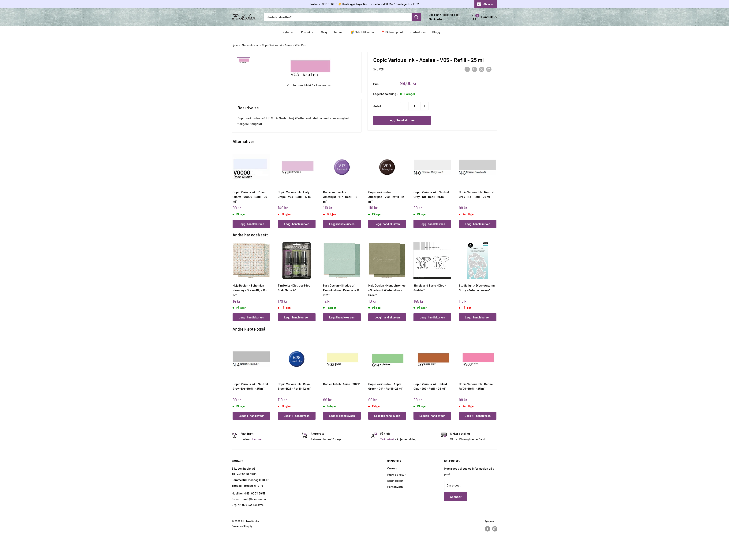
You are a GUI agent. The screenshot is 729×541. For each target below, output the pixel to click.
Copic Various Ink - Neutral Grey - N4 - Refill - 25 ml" (250, 386)
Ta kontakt (387, 439)
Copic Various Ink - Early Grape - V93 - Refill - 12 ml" (295, 194)
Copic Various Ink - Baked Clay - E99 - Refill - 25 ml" (430, 386)
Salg (324, 32)
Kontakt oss (418, 32)
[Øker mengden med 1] (424, 106)
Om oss (392, 468)
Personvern (395, 486)
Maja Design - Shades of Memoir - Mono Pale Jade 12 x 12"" (341, 290)
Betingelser (395, 480)
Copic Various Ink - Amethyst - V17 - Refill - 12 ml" (340, 196)
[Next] (495, 184)
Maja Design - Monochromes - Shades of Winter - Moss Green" (387, 290)
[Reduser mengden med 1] (404, 106)
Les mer (257, 439)
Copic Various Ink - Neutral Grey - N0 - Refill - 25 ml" (431, 194)
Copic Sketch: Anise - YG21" (341, 384)
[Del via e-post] (489, 69)
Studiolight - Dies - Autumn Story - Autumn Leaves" (477, 288)
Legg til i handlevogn (251, 415)
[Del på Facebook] (467, 69)
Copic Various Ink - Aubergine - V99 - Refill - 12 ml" (386, 196)
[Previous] (233, 184)
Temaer (339, 32)
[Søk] (416, 17)
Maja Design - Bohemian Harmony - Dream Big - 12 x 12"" (250, 290)
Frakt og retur (396, 474)
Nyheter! (288, 32)
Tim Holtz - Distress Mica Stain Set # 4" (294, 288)
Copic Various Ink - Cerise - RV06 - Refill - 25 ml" (477, 386)
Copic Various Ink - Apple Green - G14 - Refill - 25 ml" (385, 386)
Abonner (488, 4)
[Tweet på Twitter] (481, 69)
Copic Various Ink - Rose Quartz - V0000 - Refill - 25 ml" (250, 196)
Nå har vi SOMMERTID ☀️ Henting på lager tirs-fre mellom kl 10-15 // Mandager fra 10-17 (364, 4)
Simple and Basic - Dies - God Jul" (429, 288)
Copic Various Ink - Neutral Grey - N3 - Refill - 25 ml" (476, 194)
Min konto (435, 19)
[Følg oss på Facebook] (487, 528)
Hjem (235, 45)
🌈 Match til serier (362, 32)
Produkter (308, 32)
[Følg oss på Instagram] (494, 528)
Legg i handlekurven (402, 120)
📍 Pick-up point (392, 32)
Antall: (377, 106)
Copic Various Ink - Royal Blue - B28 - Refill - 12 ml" (294, 386)
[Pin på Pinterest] (474, 69)
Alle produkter (249, 45)
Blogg (436, 32)
